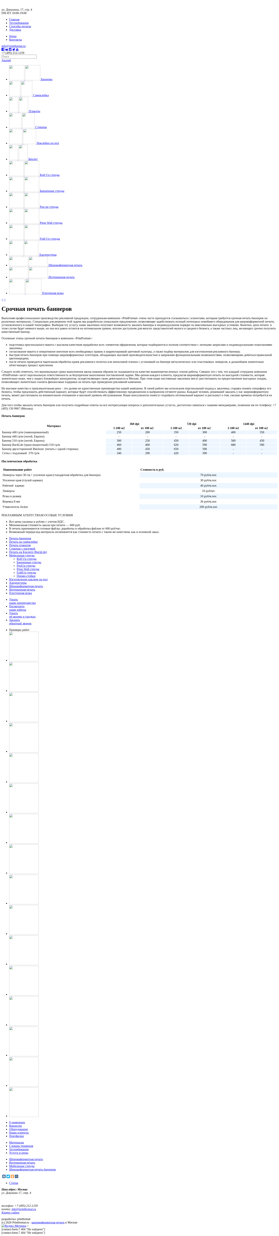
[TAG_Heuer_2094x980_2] (24, 660)
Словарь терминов (21, 1146)
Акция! (6, 60)
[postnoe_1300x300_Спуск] (24, 751)
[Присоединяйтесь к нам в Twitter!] (13, 49)
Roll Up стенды (26, 558)
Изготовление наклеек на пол (28, 579)
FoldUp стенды (26, 572)
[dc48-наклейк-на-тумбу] (24, 873)
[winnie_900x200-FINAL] (24, 964)
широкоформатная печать (48, 1222)
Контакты (15, 39)
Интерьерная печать (22, 589)
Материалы (16, 1142)
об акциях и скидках (22, 615)
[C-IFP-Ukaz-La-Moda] (24, 1055)
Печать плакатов (20, 545)
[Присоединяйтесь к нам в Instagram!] (10, 49)
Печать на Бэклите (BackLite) (28, 552)
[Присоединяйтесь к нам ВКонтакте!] (6, 49)
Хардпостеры (18, 582)
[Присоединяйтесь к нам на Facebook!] (3, 49)
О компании (17, 1122)
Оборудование (18, 1129)
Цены (13, 36)
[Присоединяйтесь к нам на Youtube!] (17, 49)
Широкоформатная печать (26, 586)
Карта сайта (10, 1212)
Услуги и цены (18, 1152)
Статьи (13, 1183)
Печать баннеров (20, 538)
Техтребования (18, 22)
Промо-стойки (26, 576)
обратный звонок (20, 621)
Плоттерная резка (20, 593)
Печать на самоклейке (23, 541)
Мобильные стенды (22, 555)
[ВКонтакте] (4, 1176)
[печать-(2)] (24, 903)
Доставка (15, 29)
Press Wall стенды (28, 569)
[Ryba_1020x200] (24, 994)
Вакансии (15, 1125)
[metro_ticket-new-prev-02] (24, 721)
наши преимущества (22, 601)
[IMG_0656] (24, 842)
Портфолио (16, 1136)
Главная (14, 19)
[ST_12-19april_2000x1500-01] (24, 690)
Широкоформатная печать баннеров (32, 1169)
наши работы (17, 608)
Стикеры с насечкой (22, 548)
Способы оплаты (20, 26)
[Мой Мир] (16, 1176)
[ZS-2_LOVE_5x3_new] (24, 1085)
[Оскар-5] (24, 1116)
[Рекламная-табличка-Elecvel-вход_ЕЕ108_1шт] (24, 933)
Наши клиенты (19, 1132)
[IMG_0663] (24, 812)
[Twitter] (8, 1176)
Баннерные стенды (29, 562)
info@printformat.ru (14, 46)
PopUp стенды (26, 565)
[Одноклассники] (12, 1176)
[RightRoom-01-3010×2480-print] (24, 781)
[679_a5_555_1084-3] (24, 1024)
